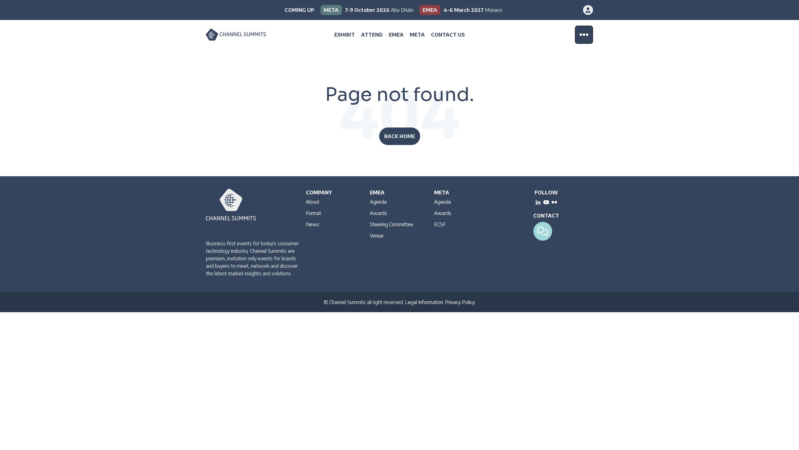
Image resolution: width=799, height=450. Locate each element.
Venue (377, 235)
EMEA (396, 35)
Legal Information (424, 302)
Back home (399, 136)
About (312, 202)
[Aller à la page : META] (367, 10)
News (312, 224)
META (417, 35)
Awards (378, 213)
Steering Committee (391, 224)
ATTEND (372, 35)
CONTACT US (448, 35)
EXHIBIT (344, 35)
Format (313, 213)
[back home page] (245, 35)
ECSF (440, 224)
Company (319, 192)
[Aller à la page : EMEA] (460, 10)
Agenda (378, 202)
